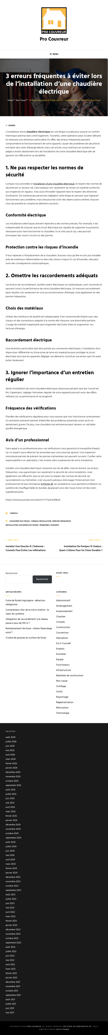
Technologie (62, 713)
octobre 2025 (12, 781)
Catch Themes (62, 1029)
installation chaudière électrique (22, 525)
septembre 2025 (13, 785)
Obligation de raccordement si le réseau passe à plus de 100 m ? (27, 621)
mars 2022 (10, 969)
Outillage (61, 686)
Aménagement (64, 606)
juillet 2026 (11, 741)
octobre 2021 (12, 990)
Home (10, 100)
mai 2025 (10, 802)
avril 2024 (10, 859)
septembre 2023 (13, 890)
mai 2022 (10, 960)
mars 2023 (10, 916)
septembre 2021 (13, 995)
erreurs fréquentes (61, 521)
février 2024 (11, 868)
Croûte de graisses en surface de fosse (26, 638)
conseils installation (41, 521)
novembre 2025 (13, 776)
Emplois (60, 649)
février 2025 (11, 816)
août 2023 (10, 894)
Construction (63, 627)
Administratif (63, 601)
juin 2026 (10, 746)
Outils (59, 692)
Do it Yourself (63, 644)
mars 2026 (10, 759)
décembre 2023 (13, 877)
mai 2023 (10, 907)
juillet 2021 (11, 1004)
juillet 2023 (11, 899)
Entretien (61, 654)
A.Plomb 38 (47, 484)
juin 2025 (10, 798)
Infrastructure (63, 670)
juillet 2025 (11, 794)
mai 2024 (10, 855)
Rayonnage (62, 697)
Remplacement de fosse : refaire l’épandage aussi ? (29, 630)
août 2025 (10, 789)
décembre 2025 (13, 772)
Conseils (14, 513)
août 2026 (10, 737)
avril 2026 (10, 754)
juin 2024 (10, 851)
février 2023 (11, 921)
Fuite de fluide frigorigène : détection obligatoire (25, 603)
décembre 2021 (13, 982)
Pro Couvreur (54, 39)
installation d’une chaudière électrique (54, 184)
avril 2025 (10, 807)
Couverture (62, 633)
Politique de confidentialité (77, 1026)
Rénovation (62, 708)
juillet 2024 (11, 846)
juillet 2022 (11, 951)
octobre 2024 (12, 833)
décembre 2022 (13, 929)
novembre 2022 (13, 934)
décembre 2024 (13, 824)
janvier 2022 (11, 977)
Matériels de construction (69, 676)
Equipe (59, 660)
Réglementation (64, 702)
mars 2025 (10, 811)
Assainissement (64, 611)
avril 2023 (10, 912)
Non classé (21, 100)
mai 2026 (10, 750)
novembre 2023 (13, 881)
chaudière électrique (19, 521)
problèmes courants (49, 525)
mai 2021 (10, 1012)
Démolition (62, 638)
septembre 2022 (13, 942)
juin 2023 (10, 903)
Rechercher (12, 573)
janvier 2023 (11, 925)
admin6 (11, 125)
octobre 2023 (12, 886)
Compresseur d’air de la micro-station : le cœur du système (27, 612)
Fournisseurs (62, 665)
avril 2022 (10, 964)
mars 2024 (11, 864)
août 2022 (10, 947)
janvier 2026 (11, 768)
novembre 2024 (13, 829)
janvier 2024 (11, 872)
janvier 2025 (11, 820)
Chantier (60, 617)
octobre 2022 (12, 938)
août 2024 (10, 842)
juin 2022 (10, 955)
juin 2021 (10, 1008)
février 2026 (11, 763)
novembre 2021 (13, 986)
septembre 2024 (13, 837)
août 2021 (10, 999)
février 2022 (11, 973)
